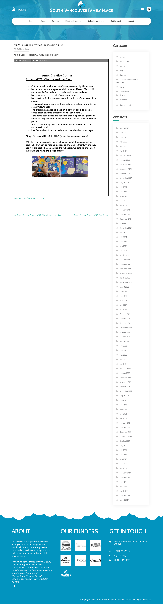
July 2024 (123, 237)
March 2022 (124, 364)
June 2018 (123, 482)
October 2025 (125, 173)
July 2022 (123, 346)
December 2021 (125, 377)
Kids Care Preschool (74, 21)
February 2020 (125, 473)
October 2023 (125, 278)
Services (55, 21)
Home (31, 21)
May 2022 (123, 355)
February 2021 (125, 423)
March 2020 (124, 468)
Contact (130, 21)
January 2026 (125, 160)
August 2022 (124, 341)
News (122, 87)
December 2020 (126, 432)
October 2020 (125, 441)
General (123, 95)
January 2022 (125, 373)
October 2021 (125, 387)
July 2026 (123, 133)
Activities (18, 198)
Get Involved (116, 21)
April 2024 (123, 250)
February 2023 (125, 314)
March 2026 (124, 151)
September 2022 (126, 337)
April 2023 (123, 305)
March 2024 (124, 255)
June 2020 (124, 455)
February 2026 (125, 155)
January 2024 (125, 264)
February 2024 (125, 260)
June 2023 (123, 296)
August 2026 (124, 128)
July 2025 (123, 187)
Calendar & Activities (96, 21)
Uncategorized (125, 105)
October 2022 (125, 332)
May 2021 (123, 409)
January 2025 (125, 214)
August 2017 (124, 500)
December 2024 (126, 219)
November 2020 (126, 436)
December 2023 (125, 269)
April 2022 (123, 359)
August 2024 (124, 232)
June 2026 (124, 137)
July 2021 (123, 400)
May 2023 (123, 300)
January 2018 (125, 495)
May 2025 (123, 196)
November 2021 (126, 382)
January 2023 (125, 319)
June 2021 (123, 405)
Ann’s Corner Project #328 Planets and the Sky (37, 215)
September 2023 (126, 282)
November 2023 (126, 273)
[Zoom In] (37, 60)
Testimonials (124, 91)
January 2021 (125, 427)
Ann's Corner (30, 198)
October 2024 (125, 223)
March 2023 (124, 309)
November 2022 (126, 328)
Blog (121, 70)
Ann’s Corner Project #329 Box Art (91, 215)
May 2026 (123, 142)
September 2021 (126, 391)
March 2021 (124, 418)
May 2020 (123, 459)
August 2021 (124, 396)
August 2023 (124, 287)
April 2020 (123, 464)
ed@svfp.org (120, 555)
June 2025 (123, 192)
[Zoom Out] (33, 60)
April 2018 (123, 486)
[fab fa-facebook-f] (136, 9)
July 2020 (123, 450)
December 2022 (126, 323)
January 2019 (125, 477)
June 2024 (124, 241)
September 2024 (126, 228)
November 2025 (126, 169)
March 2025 (124, 205)
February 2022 (125, 368)
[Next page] (20, 60)
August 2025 (124, 182)
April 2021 (123, 414)
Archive (40, 198)
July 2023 (123, 291)
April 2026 (123, 146)
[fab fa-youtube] (142, 9)
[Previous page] (16, 60)
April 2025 (123, 201)
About (43, 21)
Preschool (123, 100)
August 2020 (124, 445)
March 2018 (124, 491)
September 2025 (126, 178)
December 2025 (125, 164)
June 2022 (124, 350)
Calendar (123, 75)
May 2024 (123, 246)
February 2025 (125, 210)
